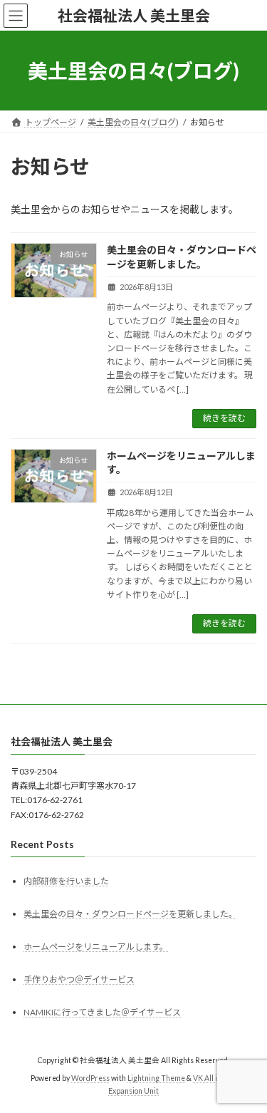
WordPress (90, 1078)
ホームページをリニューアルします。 (95, 946)
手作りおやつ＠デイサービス (79, 979)
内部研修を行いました (66, 881)
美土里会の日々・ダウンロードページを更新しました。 (130, 913)
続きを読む (224, 418)
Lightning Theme (156, 1078)
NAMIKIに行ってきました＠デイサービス (102, 1012)
